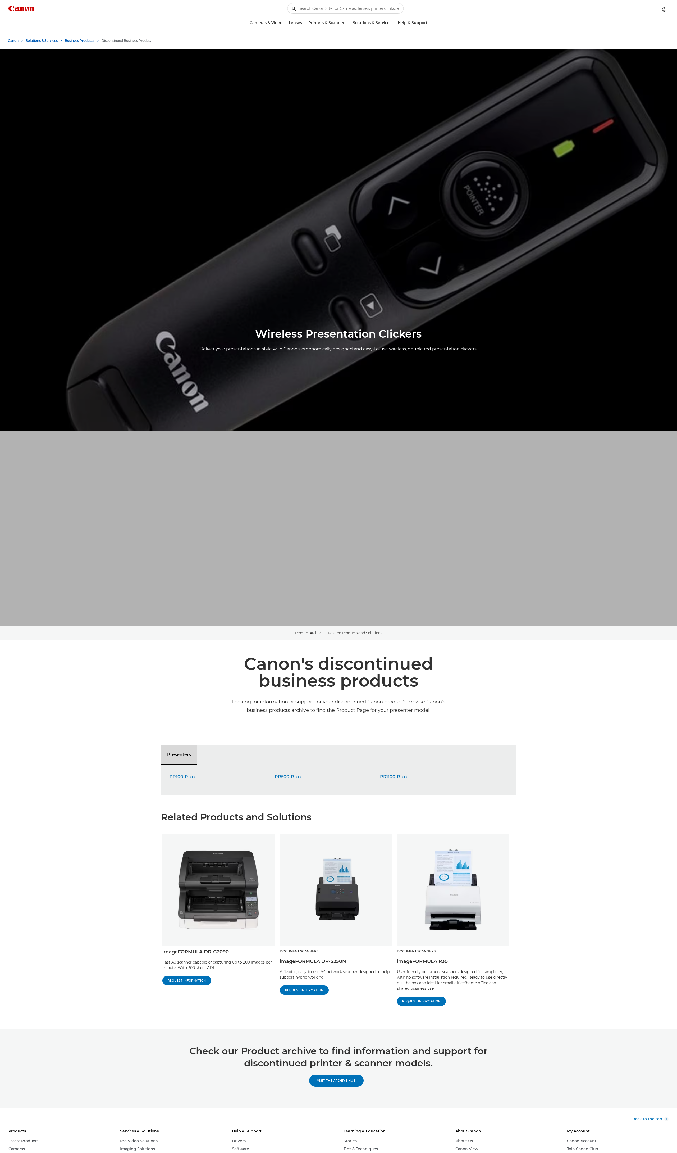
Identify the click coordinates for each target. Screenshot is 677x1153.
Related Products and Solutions (355, 633)
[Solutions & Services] (393, 23)
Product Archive (309, 633)
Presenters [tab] (179, 754)
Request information (304, 990)
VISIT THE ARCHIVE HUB (336, 1080)
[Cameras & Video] (284, 23)
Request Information (187, 980)
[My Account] (664, 9)
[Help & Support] (429, 23)
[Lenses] (304, 23)
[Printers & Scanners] (348, 23)
